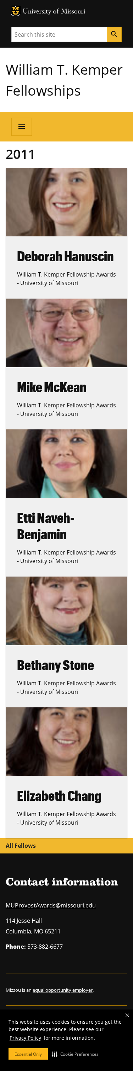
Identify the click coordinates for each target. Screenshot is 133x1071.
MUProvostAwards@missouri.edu (51, 905)
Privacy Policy (25, 1037)
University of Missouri (54, 12)
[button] (75, 1054)
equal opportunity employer (63, 990)
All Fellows (21, 846)
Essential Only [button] (28, 1054)
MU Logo (15, 11)
